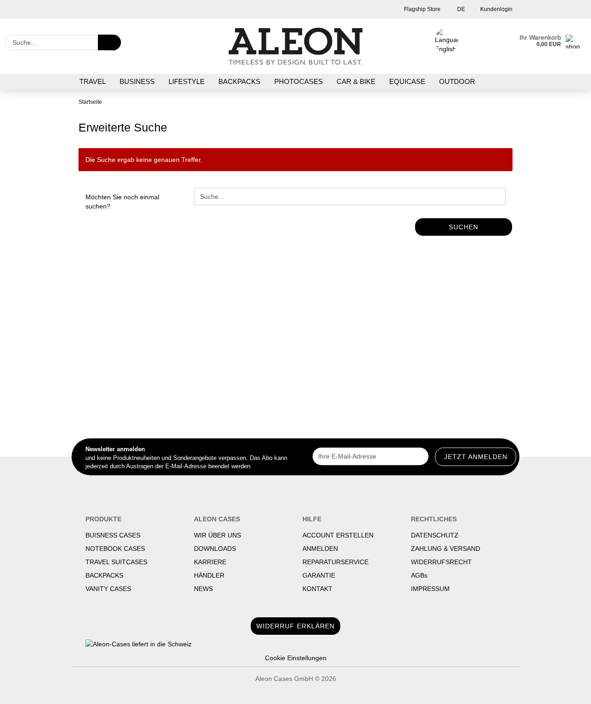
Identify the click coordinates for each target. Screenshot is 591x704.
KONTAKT (317, 588)
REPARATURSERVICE (335, 562)
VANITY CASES (108, 588)
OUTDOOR (457, 81)
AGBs (419, 575)
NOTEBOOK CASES (115, 548)
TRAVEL (92, 81)
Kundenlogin (496, 9)
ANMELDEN (320, 548)
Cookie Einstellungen (295, 658)
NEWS (203, 588)
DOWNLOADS (215, 548)
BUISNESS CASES (112, 535)
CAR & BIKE (356, 81)
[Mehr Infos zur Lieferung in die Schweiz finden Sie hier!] (295, 644)
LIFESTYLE (187, 81)
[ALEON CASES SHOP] (296, 46)
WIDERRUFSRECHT (441, 562)
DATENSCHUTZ (434, 535)
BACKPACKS (239, 81)
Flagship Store (421, 9)
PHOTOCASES (298, 81)
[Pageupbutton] (565, 690)
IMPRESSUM (430, 588)
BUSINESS (137, 81)
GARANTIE (318, 575)
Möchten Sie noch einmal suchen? (122, 201)
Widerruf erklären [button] (295, 626)
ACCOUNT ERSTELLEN (338, 535)
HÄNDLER (209, 575)
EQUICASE (407, 81)
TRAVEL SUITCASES (116, 562)
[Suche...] (109, 42)
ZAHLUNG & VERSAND (445, 548)
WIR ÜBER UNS (217, 535)
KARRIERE (210, 562)
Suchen (463, 227)
